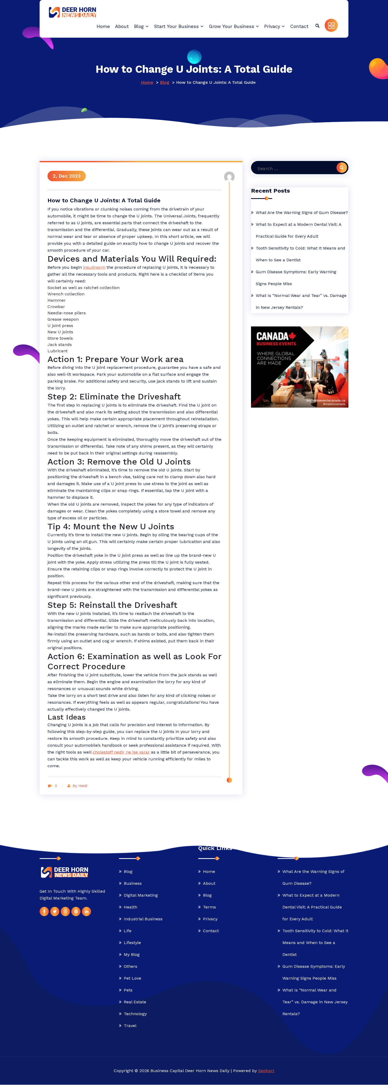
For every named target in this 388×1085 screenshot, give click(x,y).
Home (147, 82)
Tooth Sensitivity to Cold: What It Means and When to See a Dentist (300, 254)
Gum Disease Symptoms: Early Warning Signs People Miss (296, 277)
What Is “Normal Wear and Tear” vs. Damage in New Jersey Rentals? (301, 301)
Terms (209, 907)
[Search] (342, 167)
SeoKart (266, 1070)
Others (130, 966)
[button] (317, 25)
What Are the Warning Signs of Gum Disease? (302, 212)
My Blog (132, 954)
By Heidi (80, 786)
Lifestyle (132, 942)
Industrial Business (143, 919)
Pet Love (132, 978)
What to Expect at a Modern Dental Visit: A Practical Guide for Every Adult (298, 230)
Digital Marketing (141, 895)
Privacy (210, 919)
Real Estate (135, 1002)
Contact (211, 931)
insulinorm (94, 267)
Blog (164, 82)
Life (127, 931)
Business (133, 883)
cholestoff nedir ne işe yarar (121, 752)
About (209, 883)
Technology (135, 1013)
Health (130, 907)
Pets (128, 990)
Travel (130, 1025)
